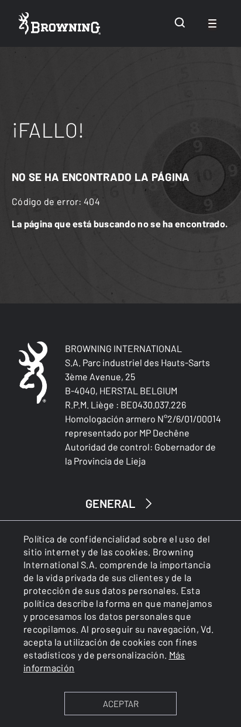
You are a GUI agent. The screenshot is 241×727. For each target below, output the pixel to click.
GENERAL (110, 503)
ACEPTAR (121, 703)
